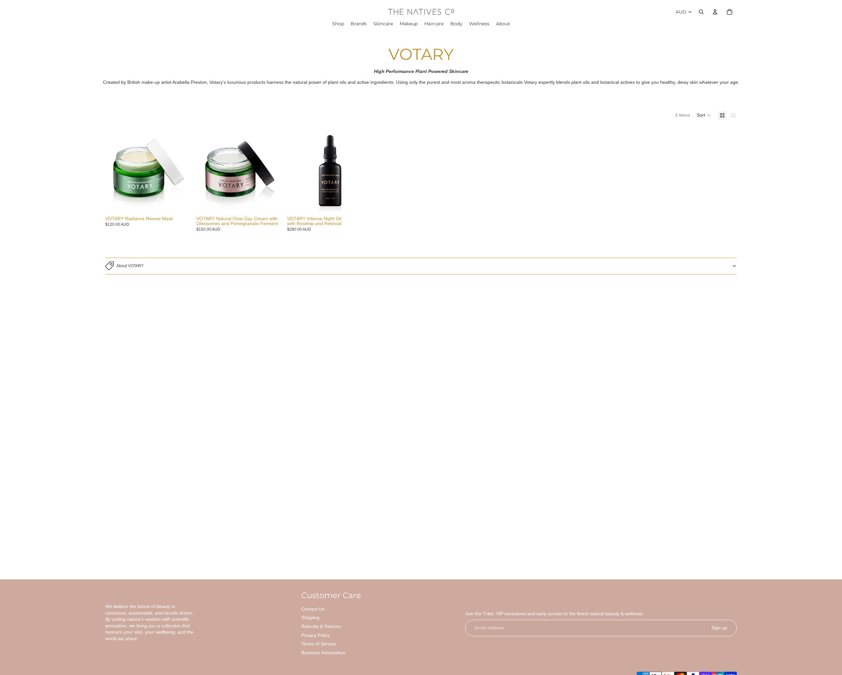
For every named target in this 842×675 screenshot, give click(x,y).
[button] (704, 115)
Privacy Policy (315, 635)
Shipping (310, 617)
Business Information (323, 652)
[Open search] (701, 12)
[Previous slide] (115, 170)
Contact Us (312, 609)
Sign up (719, 627)
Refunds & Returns (321, 626)
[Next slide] (181, 170)
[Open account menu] (715, 12)
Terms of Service (318, 643)
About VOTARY (130, 266)
